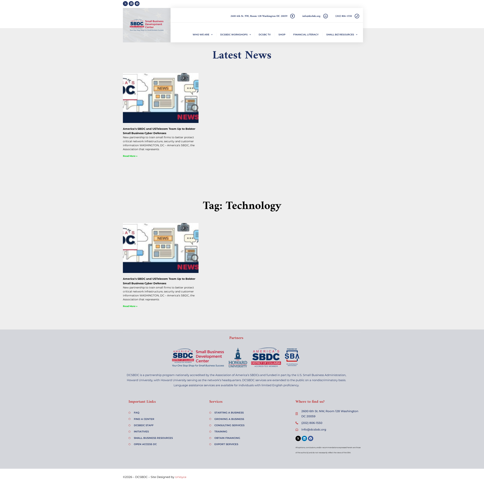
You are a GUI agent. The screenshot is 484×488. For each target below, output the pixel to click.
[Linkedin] (131, 3)
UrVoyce (180, 477)
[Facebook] (137, 3)
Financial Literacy (306, 34)
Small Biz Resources (340, 34)
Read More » (130, 156)
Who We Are (201, 34)
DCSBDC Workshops (234, 34)
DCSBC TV (265, 34)
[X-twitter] (125, 3)
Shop (281, 34)
